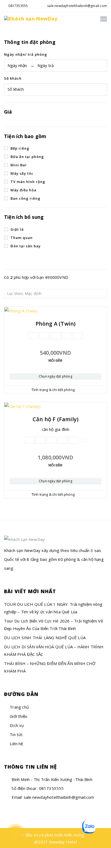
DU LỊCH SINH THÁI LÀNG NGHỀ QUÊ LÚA (45, 637)
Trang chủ (19, 707)
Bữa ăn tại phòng (27, 156)
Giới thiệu (18, 716)
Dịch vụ (17, 725)
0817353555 (18, 5)
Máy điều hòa (23, 190)
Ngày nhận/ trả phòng (25, 54)
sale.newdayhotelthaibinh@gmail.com (77, 5)
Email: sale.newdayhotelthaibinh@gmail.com (52, 797)
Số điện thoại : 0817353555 (37, 788)
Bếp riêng (20, 148)
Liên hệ (16, 743)
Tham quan (22, 237)
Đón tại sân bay (26, 246)
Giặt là (17, 229)
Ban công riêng (25, 198)
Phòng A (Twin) (56, 323)
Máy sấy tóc (22, 173)
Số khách (13, 78)
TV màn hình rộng (28, 181)
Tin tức (16, 734)
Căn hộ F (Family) (55, 419)
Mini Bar (19, 165)
